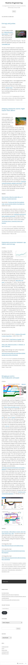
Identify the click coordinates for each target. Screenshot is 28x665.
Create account (5, 646)
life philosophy (21, 358)
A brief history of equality (15, 339)
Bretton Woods (10, 228)
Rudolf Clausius (17, 231)
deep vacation (5, 98)
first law (6, 230)
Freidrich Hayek (11, 230)
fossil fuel (19, 566)
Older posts (5, 581)
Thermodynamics (11, 99)
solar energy (4, 570)
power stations (8, 568)
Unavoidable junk (6, 44)
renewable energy (16, 568)
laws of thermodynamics (20, 98)
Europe (13, 417)
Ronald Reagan (10, 231)
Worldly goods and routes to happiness (10, 594)
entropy (10, 98)
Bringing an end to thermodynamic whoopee (10, 377)
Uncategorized (16, 96)
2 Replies (4, 27)
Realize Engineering (14, 3)
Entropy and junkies (8, 23)
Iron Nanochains (5, 593)
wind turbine (18, 570)
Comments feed (5, 652)
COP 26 (7, 426)
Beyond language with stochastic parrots (10, 600)
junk (13, 98)
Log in (3, 648)
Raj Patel (17, 363)
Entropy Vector (9, 87)
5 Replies (4, 247)
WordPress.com (5, 653)
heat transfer (18, 230)
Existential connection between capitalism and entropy (14, 243)
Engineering (15, 358)
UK (8, 417)
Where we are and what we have (11, 407)
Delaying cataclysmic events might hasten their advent (13, 109)
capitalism (16, 228)
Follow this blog (6, 605)
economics (21, 228)
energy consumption (8, 566)
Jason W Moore (7, 363)
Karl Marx (13, 363)
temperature (10, 365)
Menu (14, 11)
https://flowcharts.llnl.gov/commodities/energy (12, 545)
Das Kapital (9, 362)
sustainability (9, 360)
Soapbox (15, 226)
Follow (4, 612)
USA (3, 417)
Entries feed (4, 650)
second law (4, 99)
